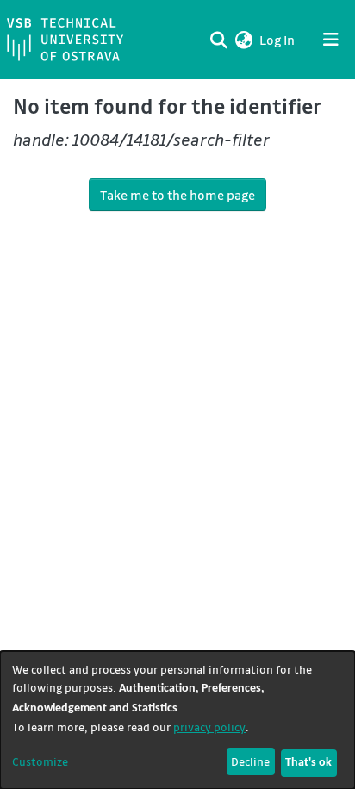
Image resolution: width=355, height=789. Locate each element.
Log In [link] (277, 39)
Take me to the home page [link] (177, 194)
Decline (250, 761)
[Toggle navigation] (331, 39)
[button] (243, 39)
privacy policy (209, 726)
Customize (40, 761)
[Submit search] (218, 39)
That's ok (308, 762)
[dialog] (177, 720)
